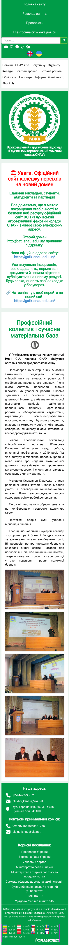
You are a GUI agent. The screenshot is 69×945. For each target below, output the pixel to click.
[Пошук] (64, 40)
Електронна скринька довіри (34, 32)
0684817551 (38, 826)
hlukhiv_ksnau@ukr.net (28, 801)
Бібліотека (9, 77)
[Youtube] (6, 47)
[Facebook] (17, 47)
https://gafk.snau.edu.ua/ (34, 257)
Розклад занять (34, 13)
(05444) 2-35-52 (23, 795)
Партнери (25, 77)
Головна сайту (34, 4)
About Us (8, 83)
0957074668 (21, 826)
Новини (7, 65)
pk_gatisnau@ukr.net (26, 831)
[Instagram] (11, 47)
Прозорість (34, 23)
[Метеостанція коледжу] (28, 47)
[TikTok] (22, 47)
